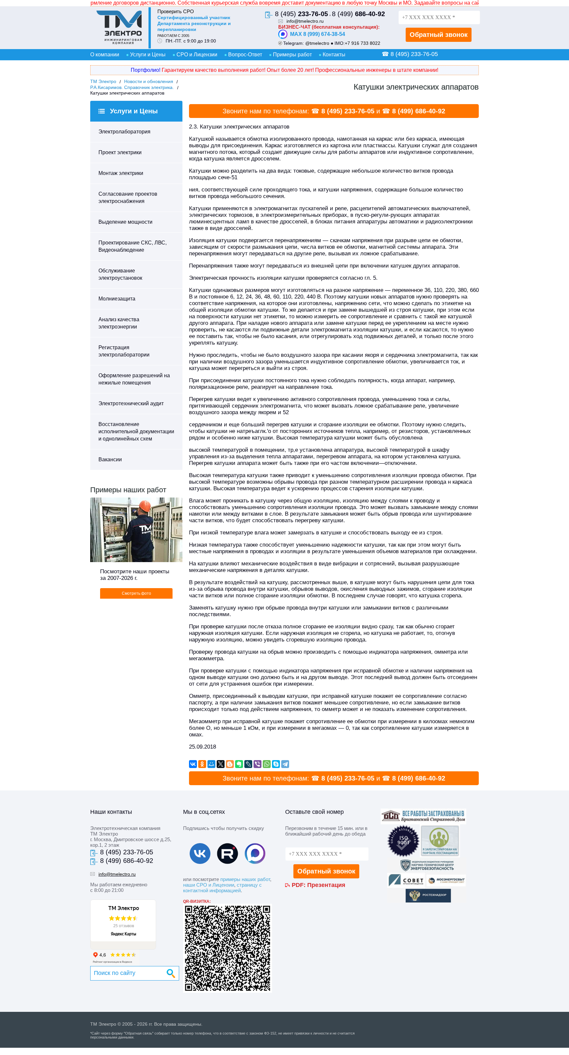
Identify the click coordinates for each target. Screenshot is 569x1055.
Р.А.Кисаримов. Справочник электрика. (132, 87)
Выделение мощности (125, 222)
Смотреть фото (136, 593)
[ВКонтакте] (193, 764)
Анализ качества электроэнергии (118, 323)
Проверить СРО (175, 11)
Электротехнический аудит (131, 403)
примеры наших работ (245, 879)
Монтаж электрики (120, 173)
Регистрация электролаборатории (123, 351)
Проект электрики (120, 152)
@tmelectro (317, 43)
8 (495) (301, 13)
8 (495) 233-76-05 (347, 111)
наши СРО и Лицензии (208, 885)
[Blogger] (230, 764)
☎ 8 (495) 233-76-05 (410, 54)
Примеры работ (292, 54)
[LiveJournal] (248, 764)
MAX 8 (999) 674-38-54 (317, 34)
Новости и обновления (148, 81)
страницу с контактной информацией (222, 887)
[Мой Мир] (211, 764)
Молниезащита (116, 298)
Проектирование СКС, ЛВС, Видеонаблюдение (132, 246)
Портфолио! (145, 70)
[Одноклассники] (202, 764)
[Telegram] (285, 764)
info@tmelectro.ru (305, 21)
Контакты (334, 54)
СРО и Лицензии (196, 54)
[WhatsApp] (267, 764)
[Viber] (257, 764)
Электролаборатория (124, 131)
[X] (221, 764)
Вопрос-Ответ (245, 54)
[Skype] (276, 764)
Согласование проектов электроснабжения (127, 197)
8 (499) (358, 13)
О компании (104, 54)
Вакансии (110, 459)
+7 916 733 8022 (362, 43)
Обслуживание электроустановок (120, 274)
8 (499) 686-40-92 (418, 111)
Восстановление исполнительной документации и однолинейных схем (136, 431)
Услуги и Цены (148, 54)
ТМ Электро (103, 81)
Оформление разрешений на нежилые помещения (134, 379)
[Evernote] (239, 764)
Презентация (326, 885)
